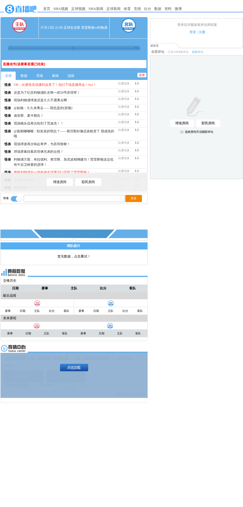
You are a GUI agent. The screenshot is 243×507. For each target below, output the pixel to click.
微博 (178, 9)
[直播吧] (20, 14)
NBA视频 (60, 9)
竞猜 (137, 9)
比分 (147, 9)
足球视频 (78, 9)
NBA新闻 (96, 9)
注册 (202, 32)
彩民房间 (88, 182)
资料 (168, 9)
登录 (192, 32)
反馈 (142, 75)
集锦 (55, 76)
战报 (71, 76)
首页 (46, 9)
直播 (8, 76)
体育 (127, 9)
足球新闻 (113, 9)
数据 (157, 9)
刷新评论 (197, 52)
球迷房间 (59, 182)
